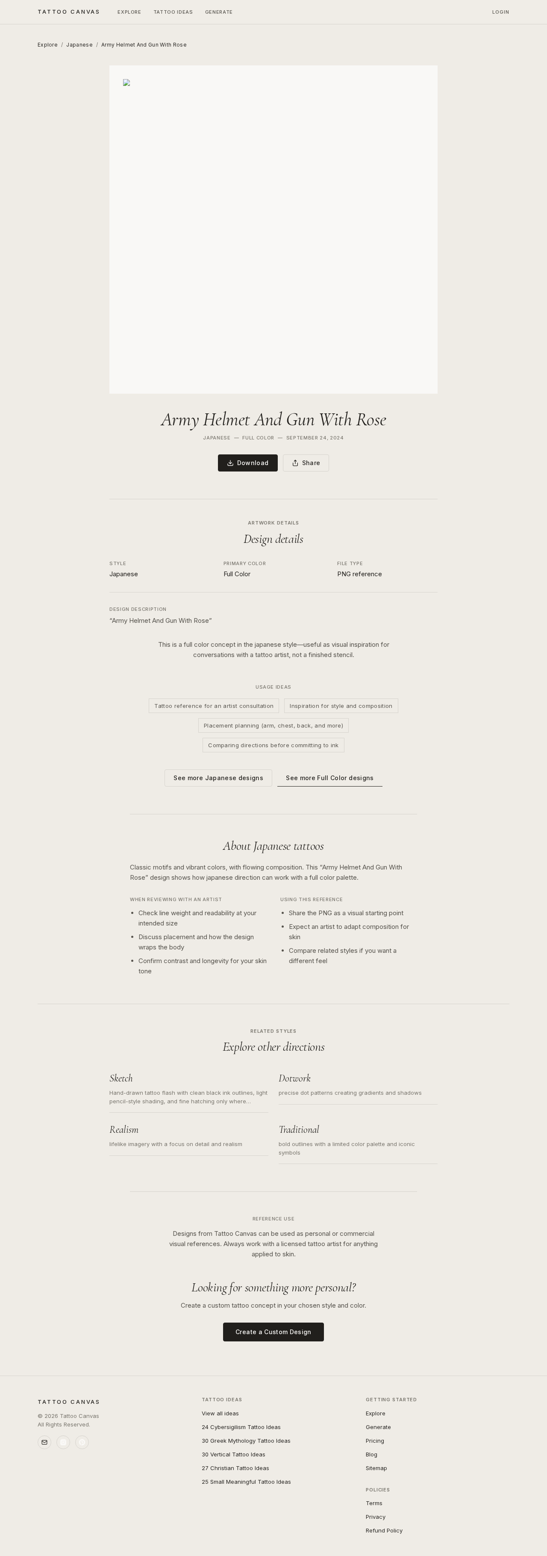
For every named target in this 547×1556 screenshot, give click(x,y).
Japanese (79, 44)
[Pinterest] (82, 1442)
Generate (219, 12)
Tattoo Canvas (69, 11)
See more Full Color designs (329, 777)
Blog (371, 1454)
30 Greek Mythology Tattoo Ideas (246, 1440)
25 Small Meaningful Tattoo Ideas (246, 1481)
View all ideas (220, 1413)
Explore (129, 12)
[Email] (44, 1442)
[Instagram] (63, 1442)
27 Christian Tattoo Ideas (235, 1468)
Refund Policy (384, 1530)
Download (253, 462)
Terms (374, 1503)
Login (501, 12)
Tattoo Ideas (173, 12)
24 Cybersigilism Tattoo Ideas (241, 1426)
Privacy (375, 1516)
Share (311, 462)
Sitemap (376, 1468)
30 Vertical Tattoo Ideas (233, 1454)
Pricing (375, 1440)
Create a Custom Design (273, 1331)
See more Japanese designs (218, 777)
